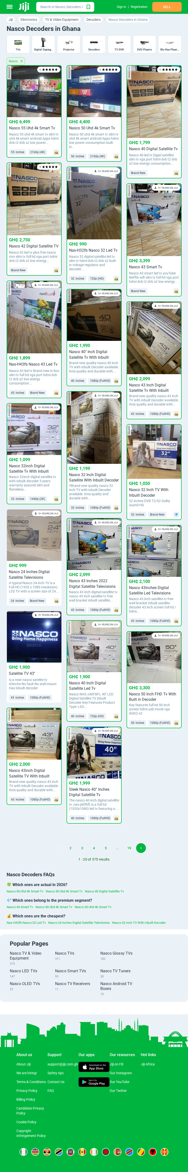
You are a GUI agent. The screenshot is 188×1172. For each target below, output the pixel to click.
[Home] (24, 7)
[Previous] (47, 848)
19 (129, 848)
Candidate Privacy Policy (30, 1110)
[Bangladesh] (106, 1152)
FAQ (50, 1091)
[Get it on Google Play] (94, 1082)
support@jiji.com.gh (62, 1064)
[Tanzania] (59, 1152)
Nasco (14, 61)
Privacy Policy (26, 1091)
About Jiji (23, 1064)
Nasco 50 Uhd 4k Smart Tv (64, 891)
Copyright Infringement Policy (31, 1133)
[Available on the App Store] (94, 1067)
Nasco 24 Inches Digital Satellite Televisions (79, 923)
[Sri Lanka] (117, 1152)
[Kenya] (35, 1152)
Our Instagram (121, 1073)
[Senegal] (82, 1152)
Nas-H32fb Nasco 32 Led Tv (26, 923)
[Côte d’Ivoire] (94, 1152)
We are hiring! (26, 1073)
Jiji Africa (148, 1064)
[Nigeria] (23, 1152)
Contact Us (55, 1082)
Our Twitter (118, 1091)
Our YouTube (119, 1082)
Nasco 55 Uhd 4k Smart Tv (25, 891)
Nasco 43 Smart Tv (20, 907)
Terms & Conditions (31, 1082)
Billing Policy (25, 1099)
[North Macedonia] (164, 1152)
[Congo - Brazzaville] (141, 1152)
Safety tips (55, 1073)
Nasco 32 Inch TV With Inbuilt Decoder (139, 923)
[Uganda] (47, 1152)
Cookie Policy (26, 1122)
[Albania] (153, 1152)
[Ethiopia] (70, 1152)
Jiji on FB (116, 1064)
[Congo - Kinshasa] (129, 1152)
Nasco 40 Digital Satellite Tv (104, 891)
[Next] (141, 848)
